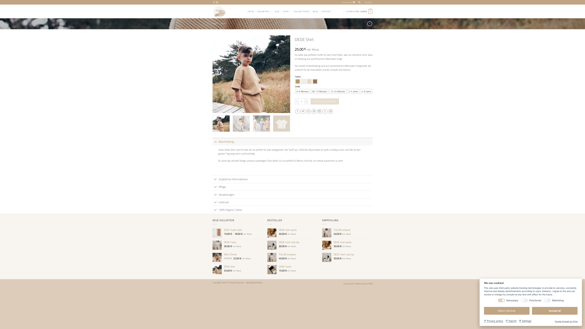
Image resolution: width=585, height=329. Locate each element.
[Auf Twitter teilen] (303, 111)
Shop (285, 11)
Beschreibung (226, 141)
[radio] (297, 81)
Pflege (222, 186)
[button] (368, 2)
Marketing (558, 300)
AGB (370, 283)
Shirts (222, 23)
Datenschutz (361, 283)
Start (215, 23)
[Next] (285, 74)
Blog (315, 11)
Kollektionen (301, 11)
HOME (251, 11)
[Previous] (218, 74)
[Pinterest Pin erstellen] (314, 111)
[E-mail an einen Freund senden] (308, 111)
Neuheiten (263, 11)
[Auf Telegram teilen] (330, 111)
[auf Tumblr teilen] (325, 111)
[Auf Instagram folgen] (217, 2)
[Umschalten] (215, 141)
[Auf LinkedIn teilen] (319, 111)
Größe (297, 87)
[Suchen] (359, 2)
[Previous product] (369, 23)
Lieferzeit (224, 202)
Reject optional (506, 310)
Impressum (349, 283)
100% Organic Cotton (230, 209)
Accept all (555, 310)
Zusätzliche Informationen (233, 179)
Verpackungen (226, 194)
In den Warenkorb (325, 101)
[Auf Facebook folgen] (214, 2)
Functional (535, 300)
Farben (298, 77)
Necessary (512, 300)
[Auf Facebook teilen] (297, 111)
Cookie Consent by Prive (566, 321)
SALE (277, 11)
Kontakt (326, 11)
